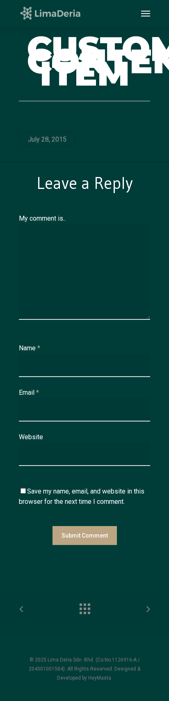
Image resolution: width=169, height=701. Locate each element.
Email (29, 392)
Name (29, 348)
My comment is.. (42, 218)
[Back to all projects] (84, 607)
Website (31, 437)
